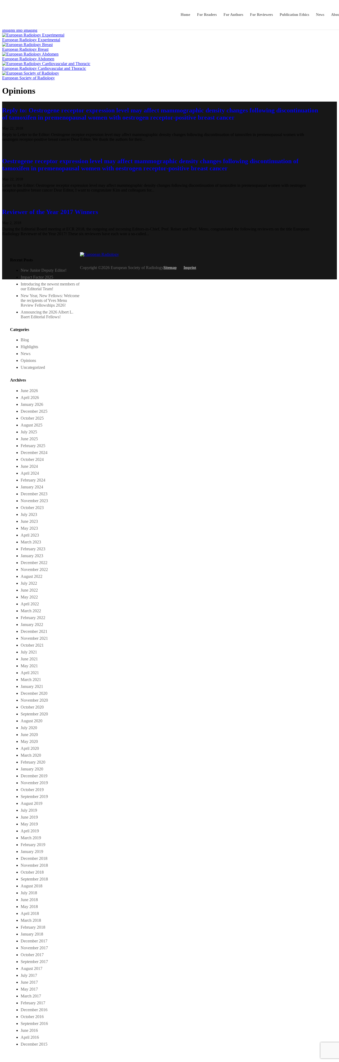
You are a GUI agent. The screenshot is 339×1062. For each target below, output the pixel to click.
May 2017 (29, 989)
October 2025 (32, 418)
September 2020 (34, 714)
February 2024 (33, 480)
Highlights (29, 346)
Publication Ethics (294, 15)
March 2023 (31, 542)
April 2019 (30, 831)
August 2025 (31, 425)
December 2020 (34, 693)
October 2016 (32, 1016)
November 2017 (34, 948)
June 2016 (29, 1030)
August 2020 (31, 721)
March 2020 (31, 755)
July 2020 (29, 727)
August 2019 (31, 803)
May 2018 (29, 906)
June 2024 (29, 466)
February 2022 (33, 617)
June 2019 (29, 817)
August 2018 (31, 886)
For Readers (207, 15)
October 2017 (32, 954)
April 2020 (30, 748)
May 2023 (29, 528)
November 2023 (34, 500)
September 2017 (34, 961)
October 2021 (32, 645)
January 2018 (32, 934)
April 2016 (30, 1037)
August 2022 (31, 576)
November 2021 (34, 638)
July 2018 (29, 893)
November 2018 (34, 865)
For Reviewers (261, 15)
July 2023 (29, 514)
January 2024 (32, 487)
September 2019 (34, 796)
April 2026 (30, 397)
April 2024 (30, 473)
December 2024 (34, 452)
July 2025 (29, 432)
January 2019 (32, 851)
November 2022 (34, 569)
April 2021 (30, 672)
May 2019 (29, 824)
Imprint (190, 268)
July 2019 (29, 810)
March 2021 (31, 679)
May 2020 (29, 741)
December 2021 (34, 631)
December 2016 (34, 1009)
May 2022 (29, 597)
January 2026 (32, 404)
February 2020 (33, 762)
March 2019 (31, 838)
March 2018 (31, 920)
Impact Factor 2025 (37, 277)
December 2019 (34, 776)
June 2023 (29, 521)
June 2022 (29, 590)
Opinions (28, 360)
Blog (25, 340)
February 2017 (33, 1003)
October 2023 (32, 507)
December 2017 (34, 941)
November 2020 (34, 700)
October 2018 (32, 872)
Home (185, 15)
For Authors (233, 15)
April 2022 (30, 604)
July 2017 (29, 975)
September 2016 (34, 1023)
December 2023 (34, 494)
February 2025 (33, 445)
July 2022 (29, 583)
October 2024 (32, 459)
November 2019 (34, 782)
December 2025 (34, 411)
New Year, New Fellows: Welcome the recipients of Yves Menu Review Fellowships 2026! (50, 300)
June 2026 (29, 390)
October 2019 (32, 789)
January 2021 (32, 686)
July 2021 (29, 652)
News (320, 15)
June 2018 (29, 899)
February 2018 (33, 927)
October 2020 (32, 707)
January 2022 (32, 624)
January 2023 (32, 555)
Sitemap (170, 268)
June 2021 (29, 659)
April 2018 (30, 913)
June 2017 (29, 982)
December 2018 (34, 858)
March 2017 (31, 996)
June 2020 (29, 734)
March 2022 (31, 611)
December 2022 (34, 562)
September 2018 (34, 879)
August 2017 (31, 968)
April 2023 (30, 535)
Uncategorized (33, 367)
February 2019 (33, 844)
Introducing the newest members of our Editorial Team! (50, 286)
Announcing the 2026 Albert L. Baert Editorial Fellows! (47, 314)
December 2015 (34, 1044)
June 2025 (29, 439)
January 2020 (32, 769)
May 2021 (29, 666)
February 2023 (33, 549)
